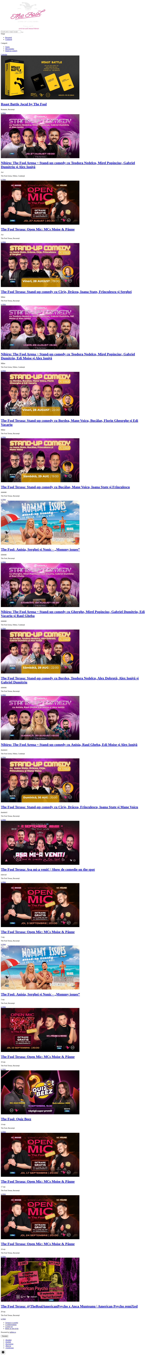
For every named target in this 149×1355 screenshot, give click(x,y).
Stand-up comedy (11, 51)
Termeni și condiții (11, 1323)
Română (4, 1336)
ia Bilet (3, 113)
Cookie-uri (9, 1327)
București (8, 37)
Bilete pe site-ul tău (11, 1328)
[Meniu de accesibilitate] (3, 1352)
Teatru (7, 47)
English (8, 1342)
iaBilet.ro (13, 1332)
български (9, 1344)
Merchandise (9, 49)
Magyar (8, 1346)
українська (9, 1348)
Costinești (8, 39)
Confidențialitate (11, 1325)
